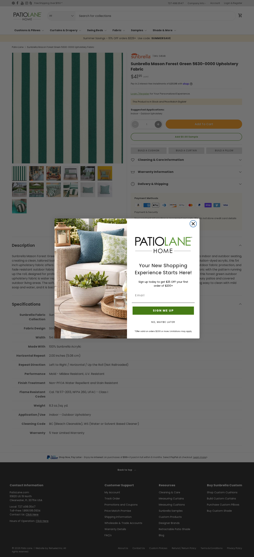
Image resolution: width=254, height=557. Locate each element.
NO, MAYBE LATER (163, 322)
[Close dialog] (193, 223)
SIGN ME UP (163, 310)
